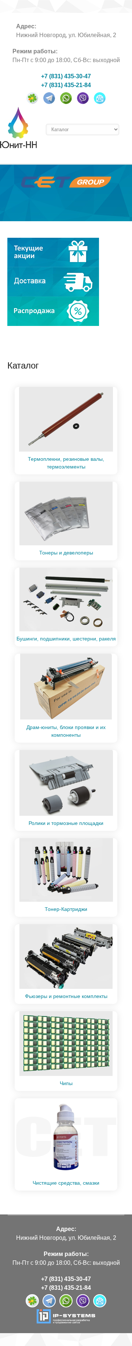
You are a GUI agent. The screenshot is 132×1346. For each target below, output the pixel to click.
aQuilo (18, 127)
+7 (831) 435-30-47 (66, 76)
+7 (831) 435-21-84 (66, 85)
